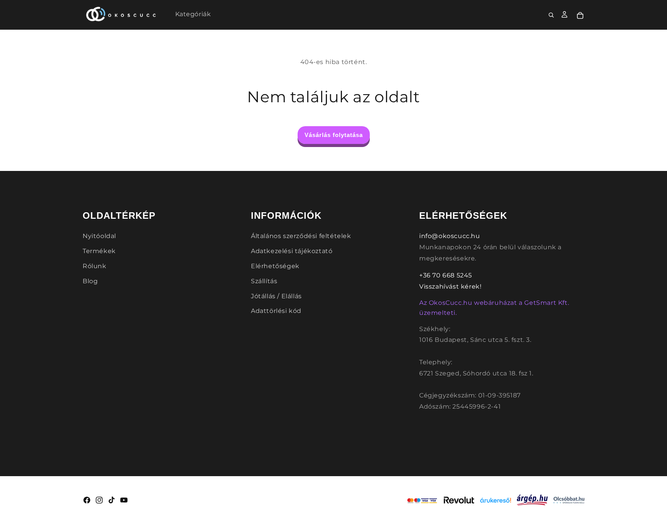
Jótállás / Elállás (276, 296)
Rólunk (95, 266)
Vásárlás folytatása (334, 135)
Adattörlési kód (276, 310)
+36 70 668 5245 (445, 275)
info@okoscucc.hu (449, 236)
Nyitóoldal (99, 236)
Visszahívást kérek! (450, 286)
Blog (90, 281)
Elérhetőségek (275, 266)
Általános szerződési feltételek (301, 236)
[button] (551, 15)
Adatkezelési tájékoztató (291, 251)
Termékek (99, 251)
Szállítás (264, 281)
